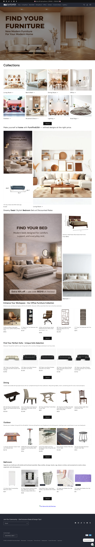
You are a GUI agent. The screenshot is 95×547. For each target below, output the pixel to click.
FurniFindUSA (9, 540)
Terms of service (37, 540)
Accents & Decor (31, 118)
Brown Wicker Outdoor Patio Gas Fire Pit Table (65, 447)
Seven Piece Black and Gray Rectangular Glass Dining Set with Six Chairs (47, 448)
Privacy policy (30, 540)
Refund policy (23, 540)
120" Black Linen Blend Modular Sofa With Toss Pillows (29, 368)
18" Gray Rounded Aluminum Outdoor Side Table (82, 447)
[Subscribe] (26, 523)
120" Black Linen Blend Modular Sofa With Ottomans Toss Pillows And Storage (83, 368)
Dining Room (52, 92)
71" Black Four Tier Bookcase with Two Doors (29, 328)
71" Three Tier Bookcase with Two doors (83, 328)
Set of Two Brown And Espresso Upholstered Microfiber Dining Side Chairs (29, 408)
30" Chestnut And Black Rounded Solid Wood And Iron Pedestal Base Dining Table (65, 408)
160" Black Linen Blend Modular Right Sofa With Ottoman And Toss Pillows (64, 368)
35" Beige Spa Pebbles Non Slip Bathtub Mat (64, 489)
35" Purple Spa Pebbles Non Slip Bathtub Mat (82, 489)
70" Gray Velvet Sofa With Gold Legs (12, 204)
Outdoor (6, 118)
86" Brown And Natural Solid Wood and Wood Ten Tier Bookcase (64, 328)
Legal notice (59, 540)
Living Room (7, 92)
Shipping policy (44, 540)
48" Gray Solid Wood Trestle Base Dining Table (47, 407)
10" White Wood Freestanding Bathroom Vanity (10, 489)
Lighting (50, 118)
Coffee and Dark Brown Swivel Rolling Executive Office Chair (46, 328)
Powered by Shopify (16, 540)
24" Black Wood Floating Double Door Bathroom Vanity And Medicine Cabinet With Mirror (29, 490)
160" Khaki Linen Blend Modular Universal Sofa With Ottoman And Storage (11, 368)
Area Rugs (73, 118)
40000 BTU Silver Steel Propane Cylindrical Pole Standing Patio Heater (29, 448)
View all (47, 123)
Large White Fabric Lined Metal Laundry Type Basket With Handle (47, 489)
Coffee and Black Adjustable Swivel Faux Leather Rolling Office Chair (11, 328)
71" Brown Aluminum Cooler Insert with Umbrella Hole (11, 447)
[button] (19, 4)
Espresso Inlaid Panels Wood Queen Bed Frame (74, 234)
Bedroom (66, 299)
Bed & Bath (29, 92)
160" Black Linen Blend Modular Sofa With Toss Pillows (46, 368)
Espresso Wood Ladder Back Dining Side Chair (81, 407)
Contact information (52, 540)
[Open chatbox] (92, 544)
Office (72, 92)
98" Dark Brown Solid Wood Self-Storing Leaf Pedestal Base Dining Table (11, 408)
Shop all (59, 52)
